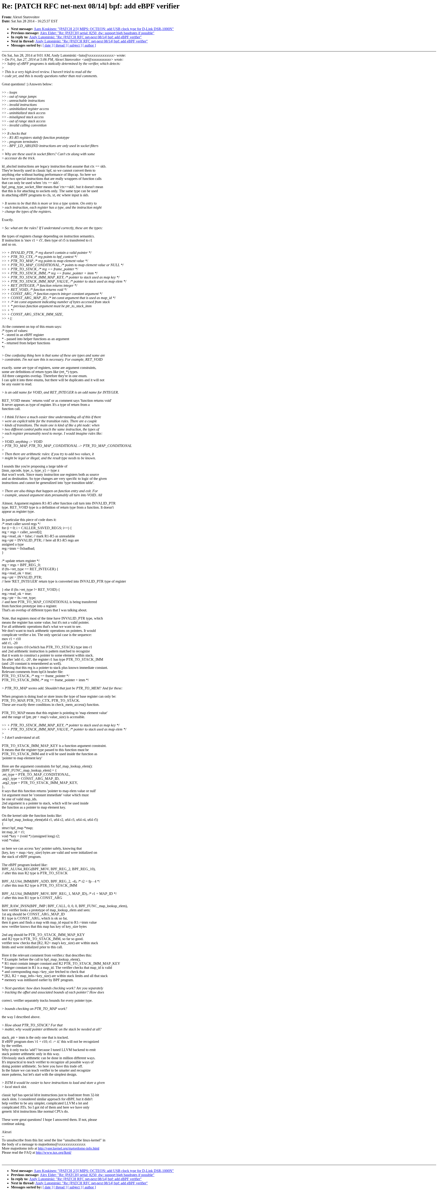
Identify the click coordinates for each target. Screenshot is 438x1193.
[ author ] (89, 45)
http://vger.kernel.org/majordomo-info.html (68, 1148)
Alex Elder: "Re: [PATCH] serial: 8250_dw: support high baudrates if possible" (97, 33)
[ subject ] (75, 45)
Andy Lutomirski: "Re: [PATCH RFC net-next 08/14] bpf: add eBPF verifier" (85, 37)
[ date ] (48, 45)
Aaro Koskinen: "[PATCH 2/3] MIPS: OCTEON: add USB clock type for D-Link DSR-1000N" (104, 29)
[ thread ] (60, 45)
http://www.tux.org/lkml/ (53, 1152)
